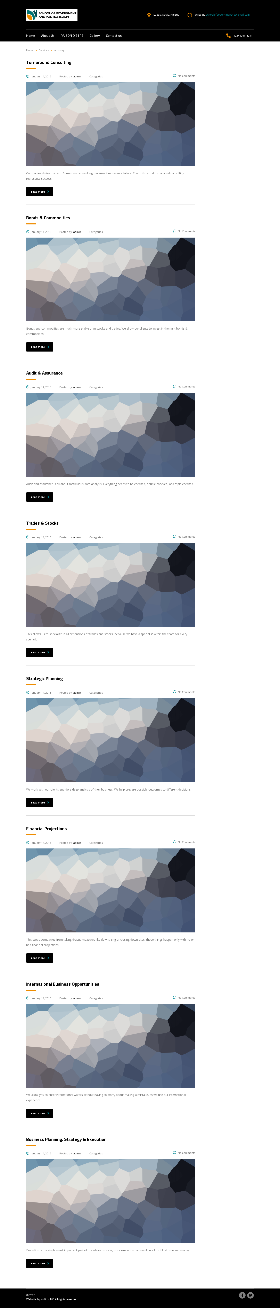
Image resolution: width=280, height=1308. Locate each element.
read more (38, 191)
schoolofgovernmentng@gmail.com (228, 14)
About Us (48, 35)
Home (30, 35)
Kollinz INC (47, 1299)
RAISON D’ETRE (72, 35)
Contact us (114, 35)
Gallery (95, 35)
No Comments (186, 76)
